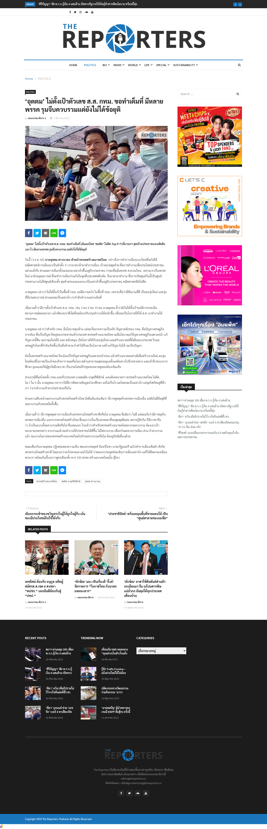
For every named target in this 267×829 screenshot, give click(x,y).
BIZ (105, 65)
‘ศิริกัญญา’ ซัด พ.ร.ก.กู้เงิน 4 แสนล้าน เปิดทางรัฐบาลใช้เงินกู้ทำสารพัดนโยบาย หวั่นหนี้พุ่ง (87, 4)
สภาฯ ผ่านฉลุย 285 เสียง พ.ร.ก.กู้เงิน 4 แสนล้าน (203, 400)
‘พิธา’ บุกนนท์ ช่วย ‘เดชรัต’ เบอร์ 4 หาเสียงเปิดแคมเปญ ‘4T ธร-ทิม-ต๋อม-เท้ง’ (208, 424)
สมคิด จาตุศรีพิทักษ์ (71, 481)
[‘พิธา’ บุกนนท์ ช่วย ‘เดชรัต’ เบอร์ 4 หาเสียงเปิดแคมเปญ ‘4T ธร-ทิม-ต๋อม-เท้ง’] (34, 713)
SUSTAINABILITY (184, 65)
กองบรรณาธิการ (85, 597)
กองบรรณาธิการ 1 (37, 118)
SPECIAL (161, 65)
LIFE (147, 65)
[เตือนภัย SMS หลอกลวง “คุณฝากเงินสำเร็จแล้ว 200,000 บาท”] (89, 654)
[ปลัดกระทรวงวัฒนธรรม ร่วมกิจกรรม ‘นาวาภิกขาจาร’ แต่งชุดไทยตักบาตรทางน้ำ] (89, 693)
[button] (235, 4)
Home (73, 65)
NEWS (117, 65)
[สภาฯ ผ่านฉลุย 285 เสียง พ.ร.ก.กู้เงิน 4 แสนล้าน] (34, 654)
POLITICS (90, 65)
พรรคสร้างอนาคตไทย (46, 481)
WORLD (133, 65)
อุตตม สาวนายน (92, 481)
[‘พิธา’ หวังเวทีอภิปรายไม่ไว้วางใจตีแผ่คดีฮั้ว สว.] (34, 693)
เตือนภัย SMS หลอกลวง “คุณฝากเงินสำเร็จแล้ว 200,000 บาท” (114, 653)
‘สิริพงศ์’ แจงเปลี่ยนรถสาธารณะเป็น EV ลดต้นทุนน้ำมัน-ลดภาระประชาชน (208, 435)
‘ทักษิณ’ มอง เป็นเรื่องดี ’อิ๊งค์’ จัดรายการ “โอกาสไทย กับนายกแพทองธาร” (95, 586)
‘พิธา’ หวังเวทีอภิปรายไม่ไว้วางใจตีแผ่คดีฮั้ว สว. (203, 416)
